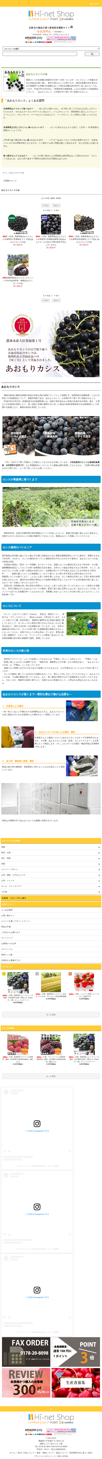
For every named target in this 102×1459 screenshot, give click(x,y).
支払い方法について (26, 1453)
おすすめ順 (45, 198)
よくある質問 (6, 910)
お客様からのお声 (8, 943)
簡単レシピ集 (6, 955)
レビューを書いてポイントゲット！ (16, 921)
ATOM (65, 1456)
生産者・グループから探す (14, 898)
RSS (59, 1456)
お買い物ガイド (7, 915)
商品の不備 (6, 927)
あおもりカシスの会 (17, 173)
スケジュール (6, 949)
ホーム (5, 173)
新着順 (58, 198)
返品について (61, 1453)
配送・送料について (45, 1453)
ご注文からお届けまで (10, 932)
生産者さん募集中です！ (11, 960)
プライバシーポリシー (43, 1456)
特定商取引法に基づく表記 (80, 1453)
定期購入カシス (10, 181)
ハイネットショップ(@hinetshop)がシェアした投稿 (37, 1166)
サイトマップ (6, 938)
